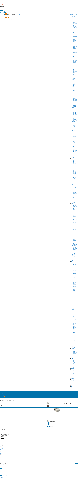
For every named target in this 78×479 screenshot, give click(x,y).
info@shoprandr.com (2, 455)
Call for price (48, 423)
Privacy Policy (1, 448)
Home (0, 400)
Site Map (1, 450)
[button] (63, 409)
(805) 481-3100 (18, 14)
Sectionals (5, 400)
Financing (3, 3)
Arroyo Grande (1, 453)
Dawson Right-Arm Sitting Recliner (22, 404)
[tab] (1, 428)
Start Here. (5, 11)
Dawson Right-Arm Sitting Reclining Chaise (2, 405)
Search (12, 13)
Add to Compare (51, 426)
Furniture (3, 400)
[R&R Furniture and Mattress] (6, 16)
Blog (0, 449)
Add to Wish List (48, 426)
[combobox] (73, 389)
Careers (2, 2)
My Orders (1, 478)
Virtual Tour (3, 4)
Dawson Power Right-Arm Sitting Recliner (41, 404)
